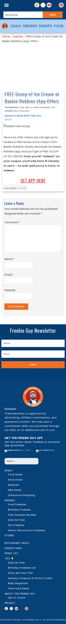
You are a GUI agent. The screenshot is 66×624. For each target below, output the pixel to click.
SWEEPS (45, 26)
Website (9, 290)
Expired (18, 36)
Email (9, 275)
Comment (12, 222)
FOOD (58, 26)
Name (9, 259)
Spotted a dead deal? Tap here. (23, 115)
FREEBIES (30, 26)
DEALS (16, 26)
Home (6, 36)
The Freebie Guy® (5, 26)
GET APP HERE (33, 180)
